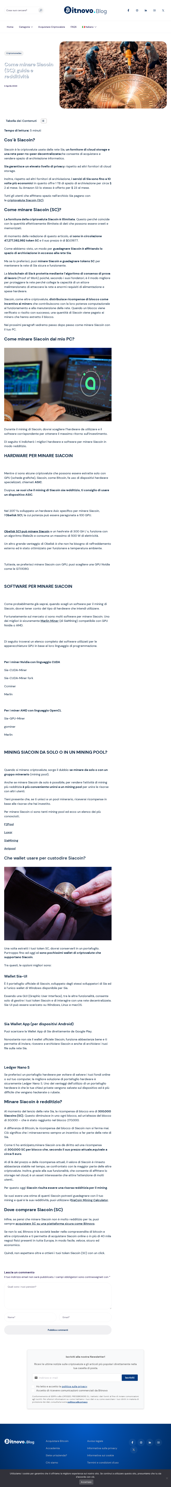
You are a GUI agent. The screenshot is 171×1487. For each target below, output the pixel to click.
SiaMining (11, 840)
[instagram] (141, 1442)
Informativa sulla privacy (102, 1448)
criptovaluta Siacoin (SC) (25, 200)
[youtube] (158, 1442)
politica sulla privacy (74, 1386)
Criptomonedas (13, 53)
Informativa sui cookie (100, 1455)
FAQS (73, 26)
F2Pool (9, 824)
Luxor (8, 832)
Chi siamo (52, 1462)
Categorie (24, 26)
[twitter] (133, 1449)
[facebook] (132, 1442)
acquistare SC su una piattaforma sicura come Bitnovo (55, 1223)
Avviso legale (95, 1441)
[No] (166, 1478)
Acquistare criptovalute (51, 26)
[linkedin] (149, 1442)
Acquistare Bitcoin (57, 1441)
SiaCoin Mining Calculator (89, 1200)
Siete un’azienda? (56, 1455)
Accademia (53, 1448)
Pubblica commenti (58, 1330)
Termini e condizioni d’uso (103, 1462)
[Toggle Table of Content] (42, 120)
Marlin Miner (50, 621)
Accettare (86, 1482)
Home (10, 26)
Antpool (10, 848)
